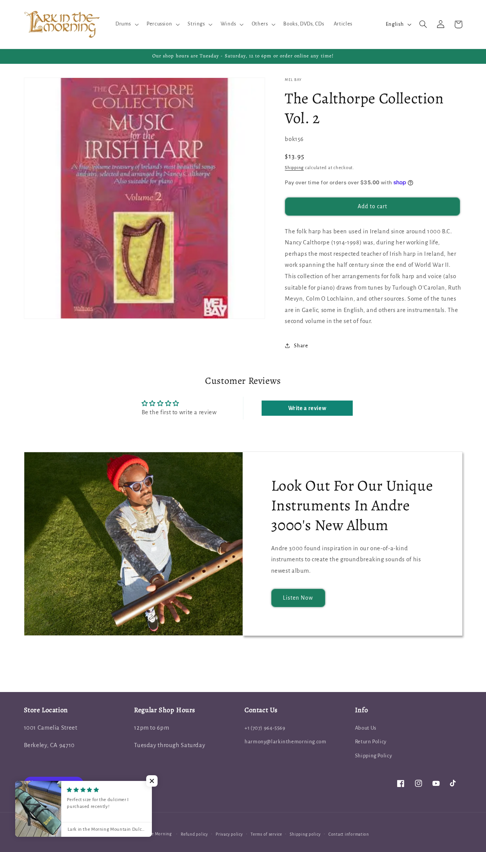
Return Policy (371, 741)
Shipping (294, 167)
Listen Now (298, 598)
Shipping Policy (373, 756)
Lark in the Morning (152, 834)
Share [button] (301, 345)
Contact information (348, 834)
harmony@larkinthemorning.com (286, 741)
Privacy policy (229, 834)
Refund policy (194, 834)
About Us (365, 728)
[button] (126, 24)
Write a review (307, 408)
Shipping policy (305, 834)
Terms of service (266, 834)
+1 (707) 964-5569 (265, 728)
